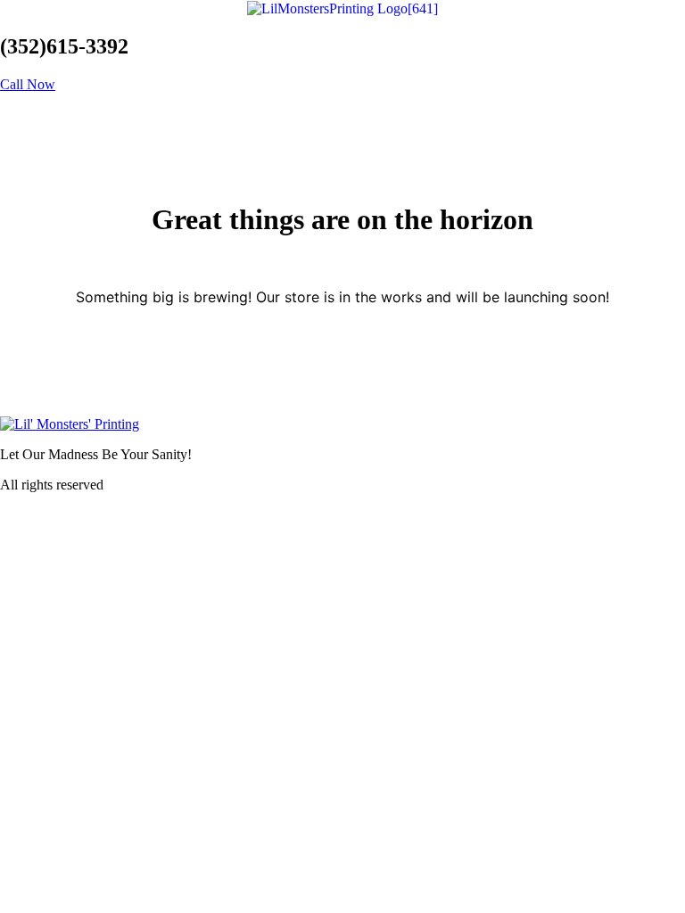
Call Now (27, 84)
